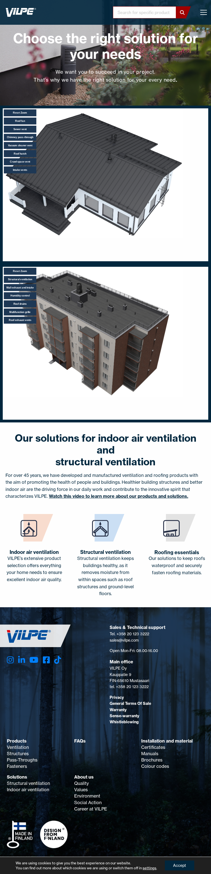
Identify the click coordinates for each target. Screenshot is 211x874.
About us (84, 777)
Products (17, 741)
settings (149, 868)
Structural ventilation (28, 783)
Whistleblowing (124, 721)
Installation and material (167, 741)
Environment (87, 796)
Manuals (149, 753)
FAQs (80, 741)
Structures (18, 753)
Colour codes (155, 766)
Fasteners (17, 766)
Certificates (153, 747)
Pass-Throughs (22, 760)
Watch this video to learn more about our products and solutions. (118, 496)
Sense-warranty (124, 715)
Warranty (118, 709)
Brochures (151, 760)
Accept (179, 865)
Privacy (117, 697)
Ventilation (18, 747)
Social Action (88, 802)
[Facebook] (46, 660)
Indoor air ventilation (28, 789)
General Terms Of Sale (130, 703)
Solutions (17, 777)
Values (81, 789)
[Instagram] (10, 660)
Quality (81, 783)
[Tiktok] (57, 660)
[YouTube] (33, 660)
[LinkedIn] (21, 660)
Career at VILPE (90, 809)
